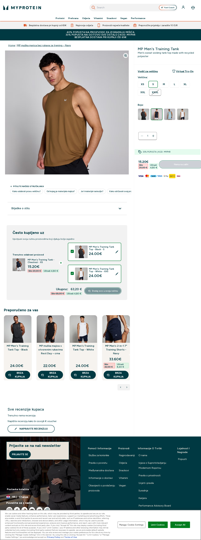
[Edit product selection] (116, 251)
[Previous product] (120, 387)
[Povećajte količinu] (153, 136)
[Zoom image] (125, 55)
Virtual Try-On (184, 71)
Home (11, 45)
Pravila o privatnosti (149, 475)
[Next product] (127, 387)
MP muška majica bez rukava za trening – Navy (44, 45)
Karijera (143, 498)
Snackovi (112, 18)
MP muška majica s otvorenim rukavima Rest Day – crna (50, 349)
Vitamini (98, 18)
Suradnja (143, 490)
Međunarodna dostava (101, 470)
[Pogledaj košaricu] (193, 7)
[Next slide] (129, 354)
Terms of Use (70, 537)
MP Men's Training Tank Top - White (83, 347)
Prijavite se (20, 454)
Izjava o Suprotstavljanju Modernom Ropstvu (152, 465)
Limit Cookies (158, 524)
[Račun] (183, 7)
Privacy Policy (53, 537)
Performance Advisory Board (155, 505)
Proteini (60, 18)
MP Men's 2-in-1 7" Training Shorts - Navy (116, 349)
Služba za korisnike (99, 455)
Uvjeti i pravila (146, 483)
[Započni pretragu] (93, 7)
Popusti (182, 459)
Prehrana (73, 18)
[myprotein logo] (22, 7)
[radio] (142, 84)
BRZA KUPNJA (20, 375)
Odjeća (86, 18)
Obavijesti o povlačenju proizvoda (102, 488)
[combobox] (133, 7)
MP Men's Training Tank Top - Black (17, 347)
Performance (138, 18)
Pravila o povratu (98, 463)
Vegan (123, 18)
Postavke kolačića (18, 489)
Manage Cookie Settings (131, 524)
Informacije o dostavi (101, 478)
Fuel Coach (169, 7)
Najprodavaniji (127, 455)
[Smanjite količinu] (142, 136)
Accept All (180, 524)
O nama (143, 455)
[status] (147, 136)
